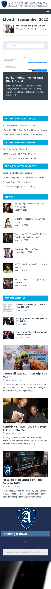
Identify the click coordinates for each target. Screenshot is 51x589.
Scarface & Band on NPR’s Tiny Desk (19, 153)
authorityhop (41, 29)
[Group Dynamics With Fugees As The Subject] (8, 324)
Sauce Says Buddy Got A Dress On (18, 173)
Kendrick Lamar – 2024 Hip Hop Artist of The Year (24, 428)
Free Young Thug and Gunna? (30, 25)
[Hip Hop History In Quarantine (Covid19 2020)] (8, 310)
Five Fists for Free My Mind (15, 149)
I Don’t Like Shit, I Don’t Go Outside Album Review (25, 130)
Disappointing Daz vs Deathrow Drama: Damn (23, 177)
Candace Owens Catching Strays (17, 182)
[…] (14, 95)
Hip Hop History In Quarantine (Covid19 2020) (30, 305)
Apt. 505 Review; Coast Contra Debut (19, 125)
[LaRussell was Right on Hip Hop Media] (25, 369)
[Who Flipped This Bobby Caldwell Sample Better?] (8, 337)
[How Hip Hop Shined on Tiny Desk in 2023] (25, 475)
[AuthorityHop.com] (25, 7)
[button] (47, 11)
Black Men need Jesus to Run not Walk (20, 158)
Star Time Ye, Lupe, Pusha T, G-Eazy (19, 186)
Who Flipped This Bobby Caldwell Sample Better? (31, 333)
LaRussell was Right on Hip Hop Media (25, 375)
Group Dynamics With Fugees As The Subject (31, 319)
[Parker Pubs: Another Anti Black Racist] (25, 62)
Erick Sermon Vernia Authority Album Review (22, 134)
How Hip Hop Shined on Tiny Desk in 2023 (22, 481)
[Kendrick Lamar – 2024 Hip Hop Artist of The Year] (25, 422)
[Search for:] (25, 45)
